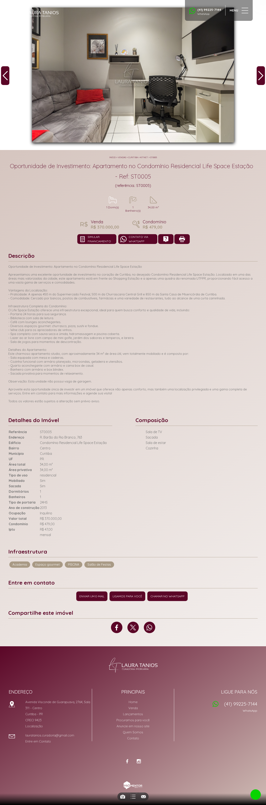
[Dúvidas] (166, 239)
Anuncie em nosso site (133, 726)
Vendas (122, 157)
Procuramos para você (133, 720)
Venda (133, 708)
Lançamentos (133, 714)
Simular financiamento (99, 239)
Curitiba (133, 157)
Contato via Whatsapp (138, 239)
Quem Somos (133, 732)
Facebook (116, 627)
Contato (133, 738)
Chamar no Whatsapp (167, 596)
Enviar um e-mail (91, 596)
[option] (133, 75)
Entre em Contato (38, 741)
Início (112, 157)
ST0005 (153, 157)
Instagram (139, 761)
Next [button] (261, 75)
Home (133, 702)
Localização (34, 726)
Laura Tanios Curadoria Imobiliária (133, 665)
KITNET (144, 157)
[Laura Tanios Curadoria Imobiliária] (36, 12)
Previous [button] (5, 75)
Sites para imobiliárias (133, 793)
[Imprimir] (182, 239)
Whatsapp (149, 627)
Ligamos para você (127, 596)
